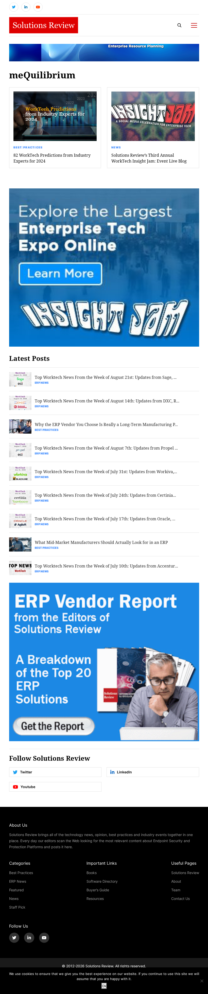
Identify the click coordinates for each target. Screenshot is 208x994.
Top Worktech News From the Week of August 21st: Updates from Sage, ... (106, 377)
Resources (95, 898)
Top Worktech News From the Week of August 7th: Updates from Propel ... (106, 448)
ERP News (42, 382)
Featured (16, 890)
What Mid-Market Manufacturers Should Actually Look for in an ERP (101, 542)
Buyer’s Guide (97, 890)
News (116, 147)
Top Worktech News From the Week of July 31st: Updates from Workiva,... (106, 471)
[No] (201, 980)
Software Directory (102, 881)
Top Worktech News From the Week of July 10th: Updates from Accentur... (106, 566)
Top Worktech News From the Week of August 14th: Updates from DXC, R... (107, 400)
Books (91, 872)
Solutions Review (185, 872)
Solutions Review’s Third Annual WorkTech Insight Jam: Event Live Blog (149, 158)
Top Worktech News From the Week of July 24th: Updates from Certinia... (105, 495)
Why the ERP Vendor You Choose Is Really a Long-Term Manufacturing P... (106, 424)
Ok (104, 986)
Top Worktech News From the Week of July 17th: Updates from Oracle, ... (105, 518)
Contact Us (180, 898)
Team (175, 890)
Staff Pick (17, 907)
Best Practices (28, 147)
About (176, 881)
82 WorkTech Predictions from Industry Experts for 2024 (52, 158)
